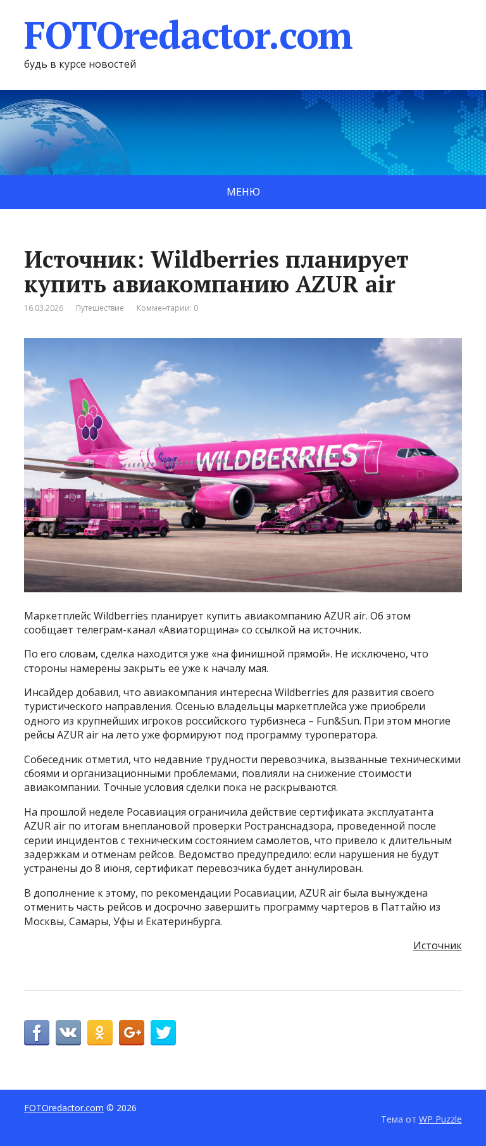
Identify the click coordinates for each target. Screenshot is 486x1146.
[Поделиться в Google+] (131, 1032)
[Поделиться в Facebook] (36, 1032)
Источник (437, 945)
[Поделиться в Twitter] (163, 1032)
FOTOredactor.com (188, 35)
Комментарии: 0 (167, 307)
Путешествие (100, 307)
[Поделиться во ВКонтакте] (68, 1032)
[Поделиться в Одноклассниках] (100, 1032)
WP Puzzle (440, 1119)
